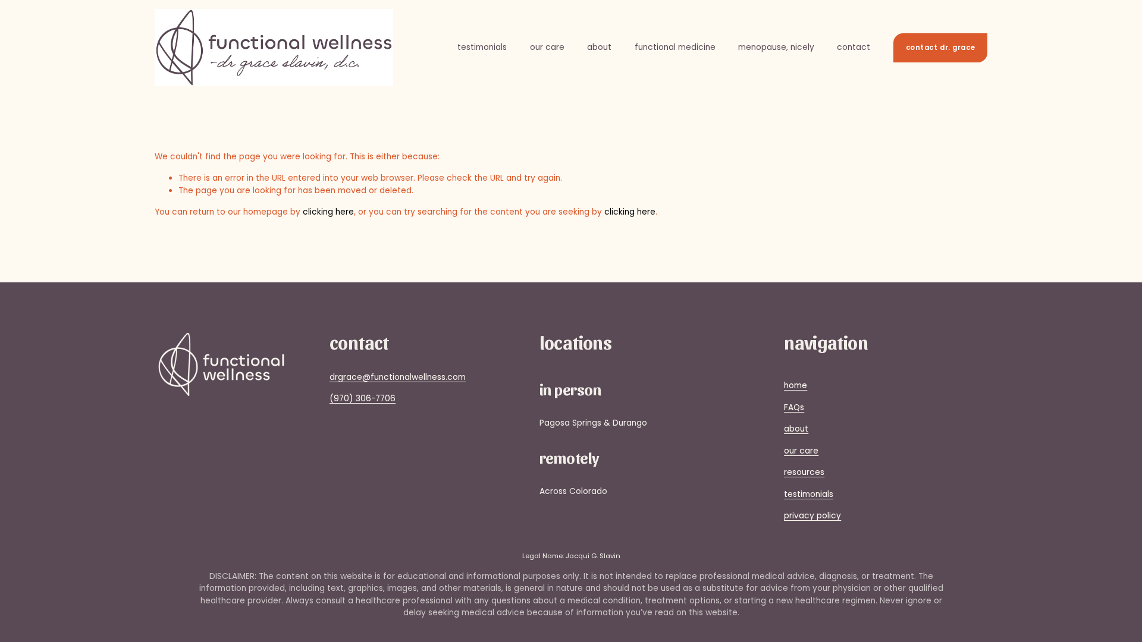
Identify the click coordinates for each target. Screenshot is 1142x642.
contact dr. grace (940, 47)
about (599, 47)
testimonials (482, 47)
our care (547, 47)
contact (853, 47)
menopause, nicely (776, 47)
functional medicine (675, 47)
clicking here (328, 212)
